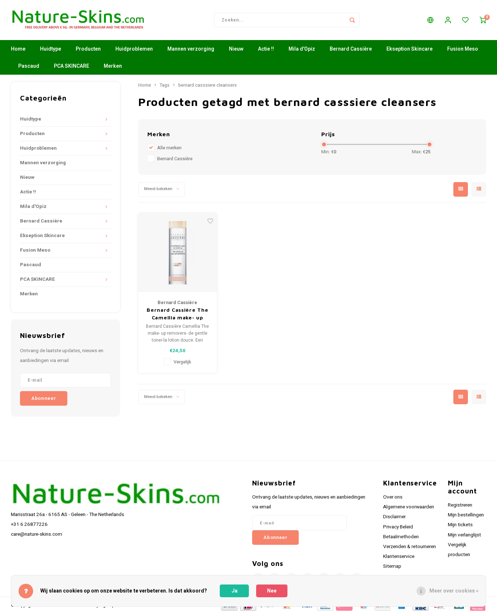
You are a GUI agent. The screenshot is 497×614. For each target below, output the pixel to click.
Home (18, 49)
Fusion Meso (462, 49)
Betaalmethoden (401, 536)
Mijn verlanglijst (464, 535)
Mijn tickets (460, 524)
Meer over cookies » (453, 591)
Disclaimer (394, 516)
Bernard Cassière (351, 49)
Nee (272, 591)
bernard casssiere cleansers (207, 85)
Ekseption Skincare (409, 49)
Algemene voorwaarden (408, 507)
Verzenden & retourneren (409, 546)
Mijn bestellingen (466, 515)
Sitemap (392, 566)
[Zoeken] (352, 20)
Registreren (460, 505)
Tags (165, 85)
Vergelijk (182, 362)
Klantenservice (398, 556)
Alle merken (169, 148)
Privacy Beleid (398, 527)
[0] (483, 20)
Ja (234, 591)
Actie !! (266, 49)
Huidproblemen (134, 49)
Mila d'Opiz (302, 49)
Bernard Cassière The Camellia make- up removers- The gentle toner (177, 314)
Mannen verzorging (190, 49)
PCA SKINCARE (71, 66)
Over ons (392, 497)
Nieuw (236, 49)
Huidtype (50, 49)
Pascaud (28, 66)
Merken (113, 66)
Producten (88, 49)
